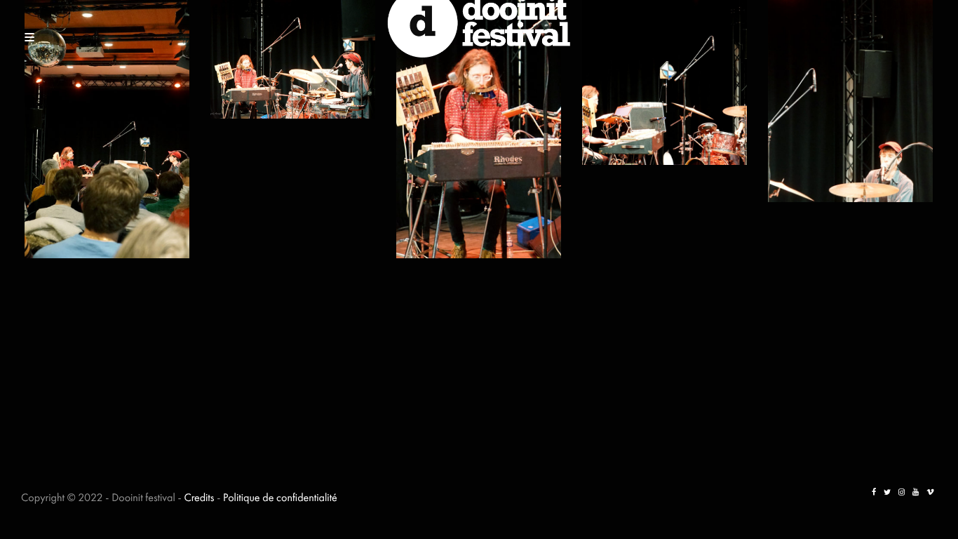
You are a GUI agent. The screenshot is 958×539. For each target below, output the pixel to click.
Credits (199, 497)
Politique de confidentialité (280, 497)
